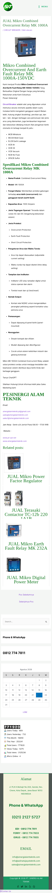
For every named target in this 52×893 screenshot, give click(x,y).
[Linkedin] (26, 886)
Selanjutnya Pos (26, 601)
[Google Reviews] (34, 886)
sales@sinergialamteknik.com (15, 415)
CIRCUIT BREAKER (12, 30)
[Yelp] (30, 886)
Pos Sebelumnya (26, 595)
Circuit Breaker (9, 104)
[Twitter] (22, 886)
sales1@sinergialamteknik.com (16, 418)
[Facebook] (18, 886)
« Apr (25, 712)
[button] (5, 891)
